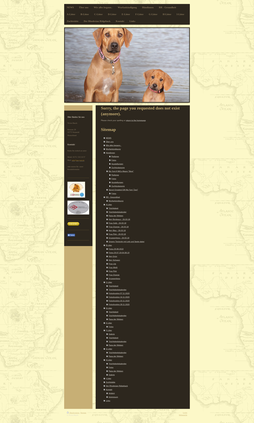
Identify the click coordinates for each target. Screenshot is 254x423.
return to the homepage (136, 120)
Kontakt (109, 390)
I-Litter (108, 378)
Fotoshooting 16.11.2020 (119, 297)
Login (185, 413)
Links (108, 401)
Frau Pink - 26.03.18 (117, 234)
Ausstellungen (117, 164)
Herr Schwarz (114, 260)
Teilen (72, 235)
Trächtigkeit (113, 208)
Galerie (112, 334)
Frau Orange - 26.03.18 (119, 227)
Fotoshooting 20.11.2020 (119, 301)
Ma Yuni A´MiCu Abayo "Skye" (121, 171)
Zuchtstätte (110, 382)
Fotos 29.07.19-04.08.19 (119, 253)
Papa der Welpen (116, 216)
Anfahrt (112, 393)
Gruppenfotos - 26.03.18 (119, 238)
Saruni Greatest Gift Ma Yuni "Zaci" (123, 190)
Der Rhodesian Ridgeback (117, 386)
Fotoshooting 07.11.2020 (119, 293)
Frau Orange (114, 275)
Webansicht (183, 415)
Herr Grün (113, 256)
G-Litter (109, 349)
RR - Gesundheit (113, 197)
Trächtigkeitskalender (117, 212)
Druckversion (74, 413)
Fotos (113, 160)
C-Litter (109, 282)
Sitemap (83, 413)
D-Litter (109, 308)
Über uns (110, 142)
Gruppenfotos (114, 279)
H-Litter (109, 360)
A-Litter (109, 205)
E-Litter (109, 323)
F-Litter (109, 330)
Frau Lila (112, 264)
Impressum (113, 397)
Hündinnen (110, 153)
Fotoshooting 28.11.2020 (119, 304)
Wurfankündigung (113, 149)
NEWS (108, 138)
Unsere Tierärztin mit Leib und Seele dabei (126, 242)
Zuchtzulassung (118, 168)
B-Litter (109, 245)
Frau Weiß (113, 267)
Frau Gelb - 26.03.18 (117, 223)
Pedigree (115, 156)
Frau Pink (113, 271)
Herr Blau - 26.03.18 (117, 230)
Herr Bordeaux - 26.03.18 (119, 219)
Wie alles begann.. (113, 145)
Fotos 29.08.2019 (116, 249)
